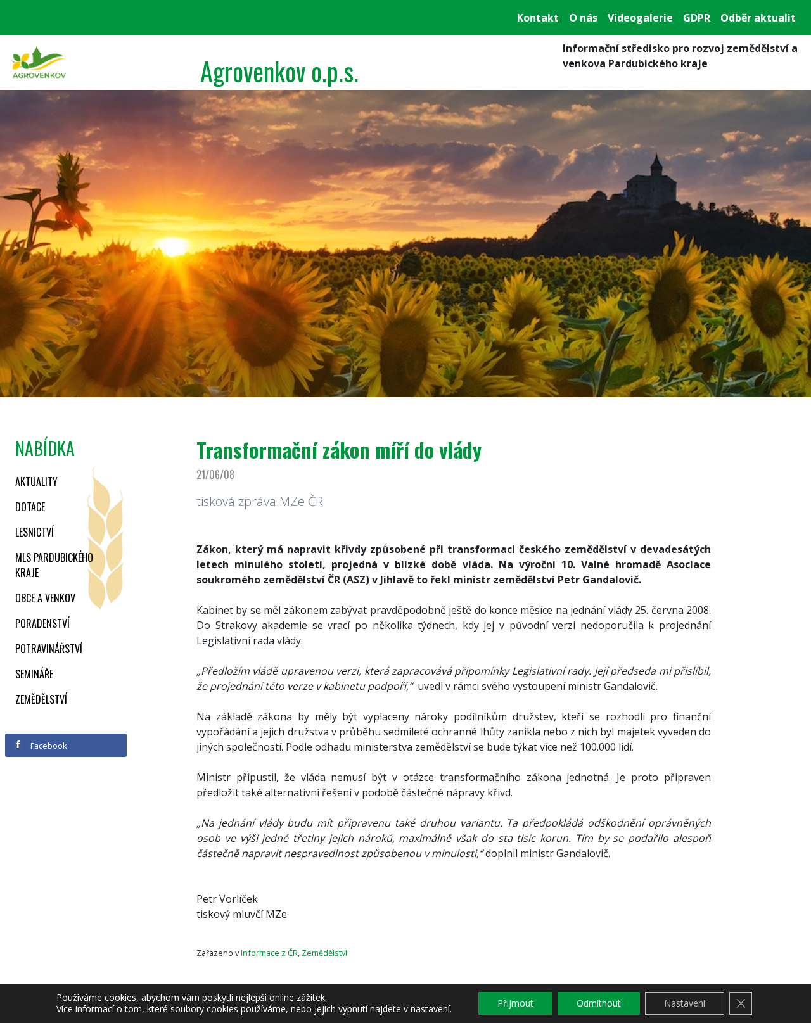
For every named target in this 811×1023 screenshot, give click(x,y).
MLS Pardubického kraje (54, 565)
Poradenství (42, 623)
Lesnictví (34, 532)
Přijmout (515, 1003)
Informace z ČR (269, 952)
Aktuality (36, 481)
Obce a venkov (45, 598)
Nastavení (684, 1003)
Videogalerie (640, 18)
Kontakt (538, 18)
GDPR (696, 18)
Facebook (48, 745)
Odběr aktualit (758, 18)
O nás (583, 18)
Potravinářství (48, 648)
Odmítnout (599, 1003)
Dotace (30, 506)
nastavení (430, 1009)
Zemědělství (41, 699)
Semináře (34, 674)
